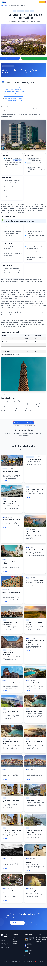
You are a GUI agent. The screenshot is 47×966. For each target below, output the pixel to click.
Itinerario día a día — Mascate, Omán (13, 96)
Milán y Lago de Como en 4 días (35, 580)
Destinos (24, 2)
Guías (13, 2)
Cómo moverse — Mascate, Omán (12, 89)
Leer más (4, 480)
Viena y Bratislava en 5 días (33, 459)
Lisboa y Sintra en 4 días (33, 800)
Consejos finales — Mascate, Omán (13, 100)
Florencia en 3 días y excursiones (8, 653)
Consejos (18, 2)
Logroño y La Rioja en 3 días (10, 861)
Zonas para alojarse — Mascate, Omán (14, 91)
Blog (6, 5)
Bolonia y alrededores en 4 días (35, 550)
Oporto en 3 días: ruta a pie (34, 772)
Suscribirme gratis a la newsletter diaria (23, 422)
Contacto (37, 2)
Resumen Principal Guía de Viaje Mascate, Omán (16, 87)
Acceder (43, 1)
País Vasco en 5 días (31, 891)
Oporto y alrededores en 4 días (11, 772)
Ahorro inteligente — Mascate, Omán (13, 93)
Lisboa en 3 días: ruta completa (11, 830)
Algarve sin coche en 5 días (34, 711)
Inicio (8, 2)
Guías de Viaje (31, 922)
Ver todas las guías (28, 955)
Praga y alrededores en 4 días (34, 489)
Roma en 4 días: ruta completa (11, 683)
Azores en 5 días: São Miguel (34, 683)
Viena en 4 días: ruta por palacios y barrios (9, 502)
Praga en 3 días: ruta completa (11, 519)
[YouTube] (6, 947)
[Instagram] (4, 947)
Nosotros (30, 2)
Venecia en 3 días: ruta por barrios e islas (10, 623)
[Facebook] (2, 947)
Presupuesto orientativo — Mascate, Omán (15, 98)
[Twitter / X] (8, 947)
